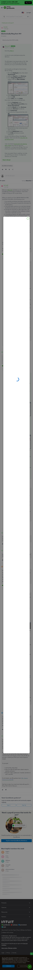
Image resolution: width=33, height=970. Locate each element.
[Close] (28, 218)
